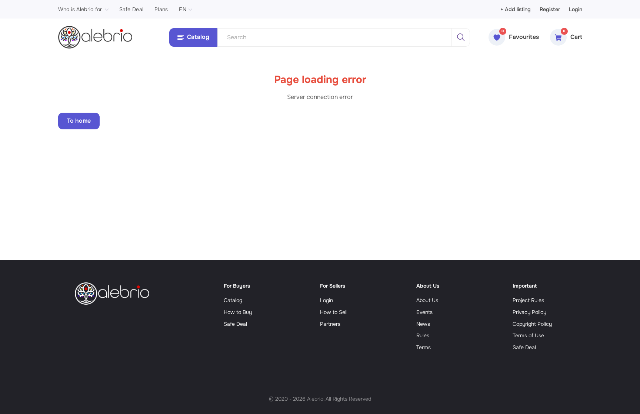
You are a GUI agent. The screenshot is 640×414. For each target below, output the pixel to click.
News (423, 324)
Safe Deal (131, 9)
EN (182, 9)
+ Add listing (515, 9)
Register (550, 9)
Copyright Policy (532, 324)
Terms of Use (528, 335)
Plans (161, 9)
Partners (330, 324)
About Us (427, 300)
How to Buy (238, 312)
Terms (423, 347)
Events (424, 312)
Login (575, 9)
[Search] (460, 37)
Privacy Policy (529, 312)
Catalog (233, 300)
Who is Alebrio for (80, 9)
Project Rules (528, 300)
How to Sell (333, 312)
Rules (422, 335)
